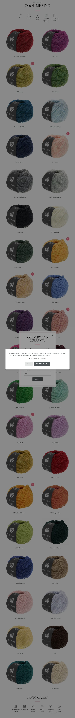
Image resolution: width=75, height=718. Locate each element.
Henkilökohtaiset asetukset (37, 358)
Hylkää (29, 363)
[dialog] (37, 359)
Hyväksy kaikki (41, 363)
